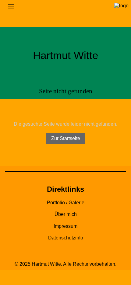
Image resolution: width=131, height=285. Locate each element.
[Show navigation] (65, 6)
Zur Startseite (65, 138)
